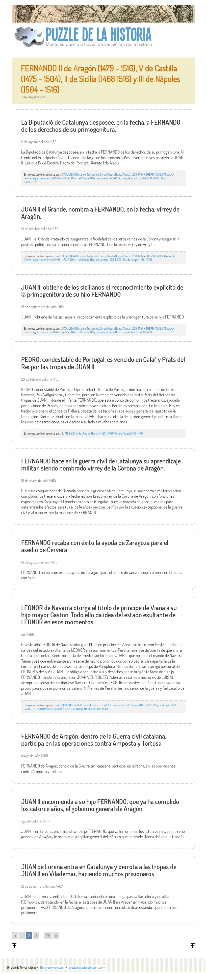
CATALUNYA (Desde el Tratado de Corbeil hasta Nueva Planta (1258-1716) (102, 174)
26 (48, 935)
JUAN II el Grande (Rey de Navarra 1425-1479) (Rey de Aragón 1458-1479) (111, 178)
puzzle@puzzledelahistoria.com (87, 967)
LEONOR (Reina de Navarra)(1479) (51, 709)
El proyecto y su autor (52, 967)
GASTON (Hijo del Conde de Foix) (80, 705)
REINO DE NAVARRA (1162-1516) (90, 709)
